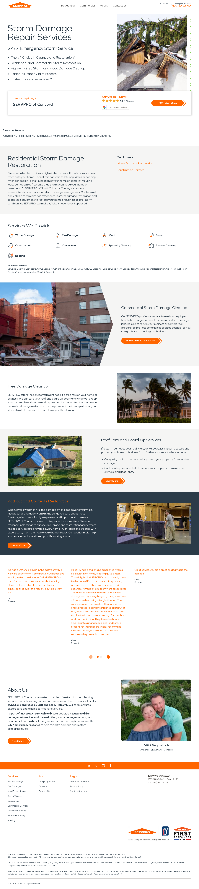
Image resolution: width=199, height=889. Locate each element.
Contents (50, 272)
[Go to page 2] (101, 656)
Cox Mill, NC (80, 135)
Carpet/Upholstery (112, 269)
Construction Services (130, 170)
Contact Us (120, 5)
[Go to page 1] (98, 656)
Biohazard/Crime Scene (38, 269)
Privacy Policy (76, 786)
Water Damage (15, 781)
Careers (43, 786)
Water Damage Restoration (135, 163)
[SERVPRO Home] (20, 5)
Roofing (11, 820)
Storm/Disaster (15, 796)
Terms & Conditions (79, 781)
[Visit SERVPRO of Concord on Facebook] (110, 765)
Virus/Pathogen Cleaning (63, 269)
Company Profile (47, 781)
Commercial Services (18, 806)
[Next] (108, 656)
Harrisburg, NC (27, 135)
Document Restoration (153, 269)
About (104, 5)
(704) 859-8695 (181, 6)
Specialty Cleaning (17, 810)
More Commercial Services (140, 340)
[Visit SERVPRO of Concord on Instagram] (103, 765)
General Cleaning (16, 815)
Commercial (87, 5)
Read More (18, 741)
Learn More (111, 480)
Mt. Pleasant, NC (62, 135)
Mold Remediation (17, 791)
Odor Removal (173, 269)
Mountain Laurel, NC (99, 135)
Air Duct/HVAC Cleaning (89, 269)
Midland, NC (44, 135)
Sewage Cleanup (16, 269)
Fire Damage (14, 786)
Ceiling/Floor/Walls (132, 269)
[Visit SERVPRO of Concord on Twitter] (95, 766)
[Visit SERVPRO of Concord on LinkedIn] (89, 765)
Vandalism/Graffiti (36, 272)
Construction (14, 801)
